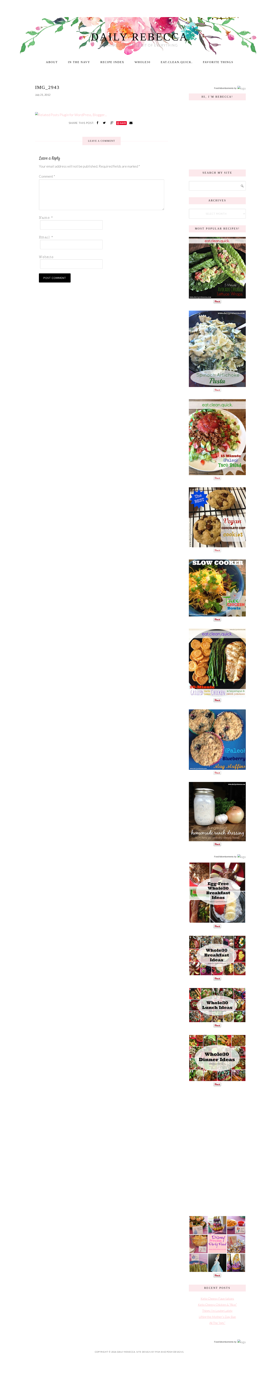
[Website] (100, 256)
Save (123, 123)
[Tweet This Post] (105, 122)
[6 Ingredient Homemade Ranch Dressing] (217, 839)
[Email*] (100, 237)
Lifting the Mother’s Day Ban (217, 1316)
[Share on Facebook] (98, 122)
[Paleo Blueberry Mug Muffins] (217, 768)
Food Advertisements (224, 88)
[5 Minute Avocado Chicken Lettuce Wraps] (217, 296)
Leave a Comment (101, 141)
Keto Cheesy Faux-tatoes (217, 1298)
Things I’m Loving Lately (217, 1310)
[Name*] (100, 217)
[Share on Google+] (112, 122)
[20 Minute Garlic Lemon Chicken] (217, 695)
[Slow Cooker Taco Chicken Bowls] (217, 614)
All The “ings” (217, 1323)
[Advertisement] (217, 1151)
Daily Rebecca (139, 37)
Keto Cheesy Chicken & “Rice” (217, 1304)
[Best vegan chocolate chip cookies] (217, 545)
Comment (47, 176)
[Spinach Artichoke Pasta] (217, 385)
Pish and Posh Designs (169, 1352)
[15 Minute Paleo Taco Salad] (217, 473)
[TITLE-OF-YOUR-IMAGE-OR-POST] (217, 921)
